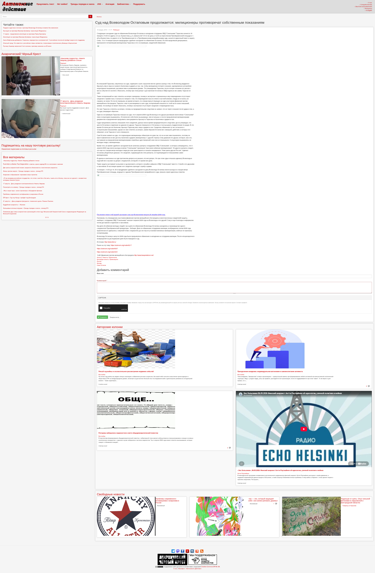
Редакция (116, 30)
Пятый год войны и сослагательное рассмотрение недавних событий (126, 371)
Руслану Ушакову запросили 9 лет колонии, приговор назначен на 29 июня (27, 46)
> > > (47, 217)
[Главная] (18, 7)
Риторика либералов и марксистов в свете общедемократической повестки (128, 433)
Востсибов (102, 374)
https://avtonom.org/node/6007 (107, 248)
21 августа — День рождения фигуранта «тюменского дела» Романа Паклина (28, 201)
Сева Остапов (101, 265)
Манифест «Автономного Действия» (190, 568)
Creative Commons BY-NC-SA (210, 567)
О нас (175, 568)
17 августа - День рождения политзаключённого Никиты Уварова (75, 102)
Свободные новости (111, 494)
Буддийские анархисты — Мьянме (14, 205)
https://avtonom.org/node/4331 (107, 252)
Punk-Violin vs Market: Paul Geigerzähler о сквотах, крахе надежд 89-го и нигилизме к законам (33, 164)
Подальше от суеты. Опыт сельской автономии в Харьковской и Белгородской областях (355, 500)
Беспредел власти (103, 259)
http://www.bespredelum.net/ (144, 255)
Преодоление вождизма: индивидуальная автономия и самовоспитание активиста (270, 371)
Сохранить (103, 317)
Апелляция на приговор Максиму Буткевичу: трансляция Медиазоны (25, 37)
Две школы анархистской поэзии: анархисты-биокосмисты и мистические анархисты (30, 168)
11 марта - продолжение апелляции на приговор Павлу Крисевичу (24, 34)
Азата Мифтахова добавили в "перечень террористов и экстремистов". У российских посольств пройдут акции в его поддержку (44, 40)
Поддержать (139, 4)
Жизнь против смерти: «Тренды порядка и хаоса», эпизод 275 (23, 171)
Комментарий (102, 280)
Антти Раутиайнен (243, 473)
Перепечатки (113, 257)
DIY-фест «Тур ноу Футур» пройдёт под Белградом (19, 198)
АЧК (99, 4)
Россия (99, 261)
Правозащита (113, 259)
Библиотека (123, 4)
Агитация (109, 4)
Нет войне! (62, 4)
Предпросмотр (114, 317)
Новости (105, 257)
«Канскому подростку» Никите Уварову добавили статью (72, 59)
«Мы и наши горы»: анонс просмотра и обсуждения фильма (22, 191)
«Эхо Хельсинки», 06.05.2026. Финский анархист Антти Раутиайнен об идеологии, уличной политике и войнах (280, 470)
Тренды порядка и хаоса (82, 4)
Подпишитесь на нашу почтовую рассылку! (30, 145)
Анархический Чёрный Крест (21, 54)
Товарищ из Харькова (349, 505)
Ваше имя (100, 273)
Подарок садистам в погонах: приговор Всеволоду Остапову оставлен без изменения (30, 28)
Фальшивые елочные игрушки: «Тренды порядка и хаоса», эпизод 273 (25, 208)
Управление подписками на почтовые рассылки (18, 149)
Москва (99, 263)
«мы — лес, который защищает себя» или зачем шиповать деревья (263, 499)
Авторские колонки (110, 327)
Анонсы (99, 17)
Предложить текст (45, 4)
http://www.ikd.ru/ (110, 242)
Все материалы (14, 157)
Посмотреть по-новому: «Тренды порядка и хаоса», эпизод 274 (23, 187)
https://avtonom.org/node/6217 (121, 245)
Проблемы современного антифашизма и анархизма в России (167, 500)
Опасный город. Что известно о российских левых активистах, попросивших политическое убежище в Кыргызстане (40, 43)
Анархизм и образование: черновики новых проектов (20, 175)
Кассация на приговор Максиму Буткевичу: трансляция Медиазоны (24, 31)
